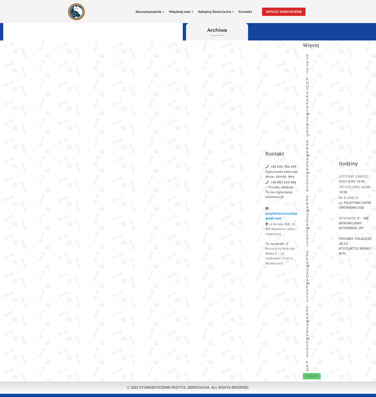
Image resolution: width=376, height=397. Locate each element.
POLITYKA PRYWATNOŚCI (307, 107)
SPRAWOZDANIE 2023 (307, 331)
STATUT (307, 64)
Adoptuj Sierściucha (214, 12)
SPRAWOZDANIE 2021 (307, 221)
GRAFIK (311, 376)
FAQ (307, 366)
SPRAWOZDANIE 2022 (307, 276)
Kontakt (245, 12)
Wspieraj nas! (180, 12)
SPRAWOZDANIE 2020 (307, 166)
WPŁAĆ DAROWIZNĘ (284, 12)
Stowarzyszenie (148, 12)
